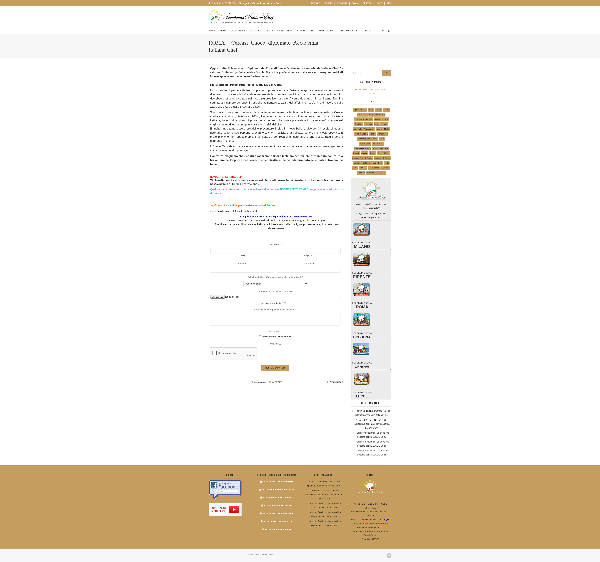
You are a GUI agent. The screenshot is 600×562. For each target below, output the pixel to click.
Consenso (275, 331)
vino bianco (374, 168)
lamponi (368, 124)
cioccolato (362, 114)
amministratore (260, 382)
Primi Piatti (368, 89)
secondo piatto (360, 163)
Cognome (309, 256)
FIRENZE (315, 3)
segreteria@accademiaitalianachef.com (261, 3)
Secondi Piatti (381, 89)
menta (379, 129)
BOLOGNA (342, 3)
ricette (364, 153)
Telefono (308, 263)
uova (355, 168)
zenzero (361, 173)
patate (375, 139)
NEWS (223, 30)
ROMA (355, 3)
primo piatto (377, 143)
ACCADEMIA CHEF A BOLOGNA (277, 489)
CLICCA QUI (383, 519)
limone (384, 124)
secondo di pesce (382, 158)
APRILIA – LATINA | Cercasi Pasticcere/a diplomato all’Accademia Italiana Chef (371, 424)
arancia (363, 110)
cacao (378, 110)
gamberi (358, 124)
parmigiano (383, 134)
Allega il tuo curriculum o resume (275, 291)
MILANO (328, 3)
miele (386, 129)
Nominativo (275, 244)
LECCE (379, 3)
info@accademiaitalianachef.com (370, 523)
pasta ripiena (364, 139)
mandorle (358, 129)
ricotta (372, 153)
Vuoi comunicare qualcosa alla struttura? (275, 309)
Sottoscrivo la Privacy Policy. (277, 337)
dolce (385, 119)
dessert (377, 119)
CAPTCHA (275, 344)
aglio (355, 110)
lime (376, 124)
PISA (389, 3)
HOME (212, 30)
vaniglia (363, 168)
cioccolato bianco (377, 114)
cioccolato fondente (363, 119)
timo (380, 163)
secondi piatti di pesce (362, 158)
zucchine (381, 173)
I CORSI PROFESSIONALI (279, 30)
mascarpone (369, 129)
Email (242, 263)
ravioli (356, 153)
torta (387, 163)
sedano (372, 163)
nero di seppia (361, 134)
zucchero (371, 173)
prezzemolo (365, 143)
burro (371, 110)
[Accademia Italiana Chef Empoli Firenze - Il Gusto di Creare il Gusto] (241, 16)
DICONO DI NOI (349, 30)
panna (372, 134)
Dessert (371, 93)
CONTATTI (367, 30)
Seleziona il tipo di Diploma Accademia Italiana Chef (275, 277)
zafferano (385, 168)
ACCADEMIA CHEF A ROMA (277, 505)
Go (386, 73)
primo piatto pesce (362, 148)
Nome (242, 256)
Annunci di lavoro (337, 382)
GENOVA (367, 3)
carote (386, 110)
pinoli (382, 139)
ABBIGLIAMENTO (328, 30)
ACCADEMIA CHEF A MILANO (277, 497)
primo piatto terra (380, 148)
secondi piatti (383, 153)
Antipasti (357, 89)
